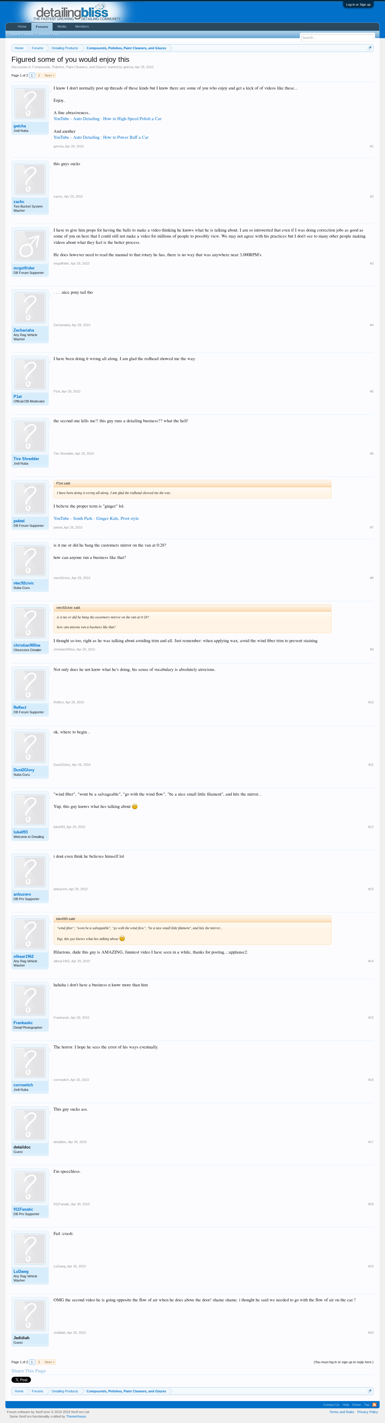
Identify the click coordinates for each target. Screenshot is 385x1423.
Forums (42, 27)
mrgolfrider (24, 268)
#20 (371, 1332)
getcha (128, 67)
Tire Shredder (26, 459)
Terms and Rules (341, 1412)
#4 (372, 325)
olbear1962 (24, 956)
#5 (372, 391)
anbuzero (22, 894)
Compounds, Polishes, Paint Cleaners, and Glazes (69, 67)
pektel (19, 521)
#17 (371, 1142)
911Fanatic (23, 1209)
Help (346, 1404)
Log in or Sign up (358, 4)
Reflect (20, 707)
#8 (372, 578)
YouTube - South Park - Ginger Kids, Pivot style (96, 518)
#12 (371, 827)
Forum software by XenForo (48, 1412)
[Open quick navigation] (370, 48)
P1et (18, 396)
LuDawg (21, 1271)
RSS (374, 1405)
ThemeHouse (76, 1416)
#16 (371, 1080)
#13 (371, 889)
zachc (19, 201)
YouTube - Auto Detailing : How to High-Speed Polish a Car (108, 118)
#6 (372, 453)
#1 (372, 146)
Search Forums (22, 34)
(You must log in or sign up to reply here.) (344, 1362)
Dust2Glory (24, 770)
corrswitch (23, 1085)
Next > (49, 75)
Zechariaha (24, 330)
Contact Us (331, 1404)
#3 (372, 263)
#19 (371, 1266)
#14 (371, 961)
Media (61, 26)
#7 (372, 527)
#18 (371, 1204)
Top (366, 1404)
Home (22, 26)
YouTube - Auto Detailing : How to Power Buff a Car (101, 137)
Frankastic (23, 1023)
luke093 (21, 832)
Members (82, 26)
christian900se (27, 645)
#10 (371, 702)
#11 (371, 764)
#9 (372, 649)
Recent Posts (50, 34)
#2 (372, 196)
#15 (371, 1017)
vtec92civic (24, 583)
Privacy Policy (367, 1412)
